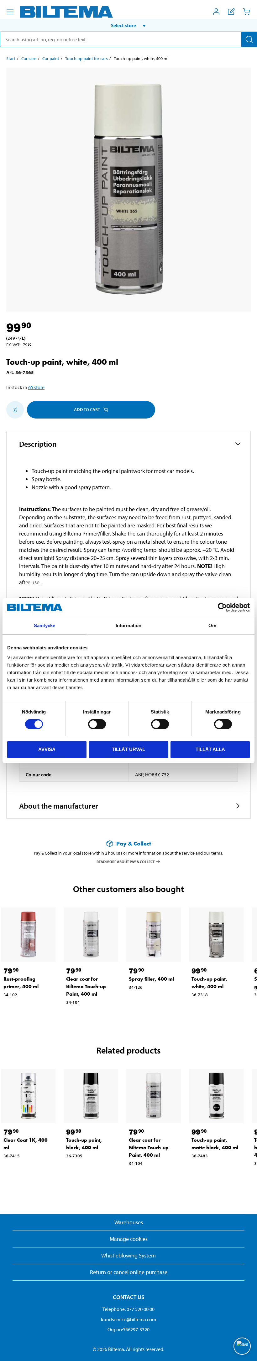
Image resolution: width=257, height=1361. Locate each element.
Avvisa (46, 749)
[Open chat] (242, 1346)
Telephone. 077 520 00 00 (128, 1309)
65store (36, 387)
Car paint (50, 58)
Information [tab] (128, 625)
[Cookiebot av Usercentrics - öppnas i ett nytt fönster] (222, 607)
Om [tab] (212, 625)
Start (10, 58)
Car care (28, 58)
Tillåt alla (210, 749)
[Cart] (246, 11)
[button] (128, 25)
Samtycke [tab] (44, 625)
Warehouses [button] (128, 1222)
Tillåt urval (128, 749)
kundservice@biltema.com (128, 1319)
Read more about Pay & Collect (126, 861)
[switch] (97, 724)
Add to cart (87, 409)
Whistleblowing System (128, 1255)
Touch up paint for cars (86, 58)
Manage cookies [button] (129, 1238)
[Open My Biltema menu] (216, 11)
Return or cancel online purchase (128, 1272)
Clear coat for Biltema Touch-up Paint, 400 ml (86, 986)
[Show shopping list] (231, 11)
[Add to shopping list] (15, 410)
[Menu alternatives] (10, 12)
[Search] (249, 39)
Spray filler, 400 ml (151, 979)
